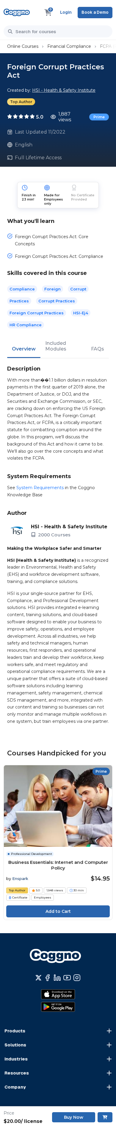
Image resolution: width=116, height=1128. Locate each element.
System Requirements (40, 487)
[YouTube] (67, 977)
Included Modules (55, 346)
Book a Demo (95, 12)
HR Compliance (26, 324)
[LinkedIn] (57, 977)
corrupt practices (56, 301)
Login (66, 12)
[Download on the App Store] (58, 994)
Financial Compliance (69, 46)
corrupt (78, 289)
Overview (24, 349)
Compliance (22, 289)
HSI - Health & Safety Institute (63, 90)
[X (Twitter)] (38, 977)
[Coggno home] (17, 12)
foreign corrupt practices (37, 312)
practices (19, 301)
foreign (52, 289)
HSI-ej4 (80, 312)
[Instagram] (77, 977)
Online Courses (22, 46)
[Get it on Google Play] (58, 1007)
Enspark (20, 878)
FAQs (97, 349)
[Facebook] (47, 977)
